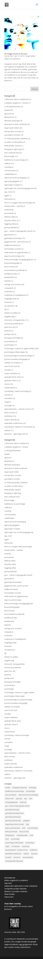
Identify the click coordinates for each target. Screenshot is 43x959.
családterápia (9, 174)
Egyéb (6, 195)
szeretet (7, 395)
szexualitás (8, 398)
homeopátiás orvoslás (12, 249)
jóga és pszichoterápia (12, 256)
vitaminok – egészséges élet (14, 434)
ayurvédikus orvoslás (12, 135)
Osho (7, 839)
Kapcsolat (8, 883)
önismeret (17, 857)
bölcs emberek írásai (12, 153)
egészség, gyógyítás (11, 181)
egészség (19, 799)
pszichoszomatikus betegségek (16, 359)
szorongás (8, 405)
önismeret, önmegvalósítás (14, 320)
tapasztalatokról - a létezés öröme (16, 850)
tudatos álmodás (10, 420)
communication (10, 170)
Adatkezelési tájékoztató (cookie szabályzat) (20, 886)
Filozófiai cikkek (10, 220)
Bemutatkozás (9, 878)
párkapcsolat (9, 334)
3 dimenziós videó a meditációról (16, 99)
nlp (5, 309)
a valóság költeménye (12, 106)
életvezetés (8, 199)
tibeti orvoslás (9, 412)
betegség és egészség (12, 149)
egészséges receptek (12, 185)
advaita (7, 110)
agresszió (7, 114)
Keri (11, 56)
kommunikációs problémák (14, 270)
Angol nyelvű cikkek (11, 128)
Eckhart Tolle (9, 799)
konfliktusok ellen (10, 274)
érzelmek (7, 210)
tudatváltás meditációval (13, 423)
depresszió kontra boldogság (15, 178)
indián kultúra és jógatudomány (16, 252)
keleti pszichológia (11, 832)
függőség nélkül (10, 224)
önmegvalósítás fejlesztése (14, 861)
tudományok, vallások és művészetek (18, 427)
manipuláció (8, 288)
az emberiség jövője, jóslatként (16, 138)
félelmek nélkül (9, 217)
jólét (23, 828)
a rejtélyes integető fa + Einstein (16, 103)
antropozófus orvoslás (12, 131)
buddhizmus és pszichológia (14, 160)
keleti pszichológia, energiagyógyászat (18, 259)
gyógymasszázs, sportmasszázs (16, 242)
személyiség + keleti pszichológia (16, 391)
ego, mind (8, 192)
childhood (8, 163)
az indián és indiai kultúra (13, 142)
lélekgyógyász (9, 835)
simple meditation (11, 373)
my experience (15, 59)
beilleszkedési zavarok (12, 146)
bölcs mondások (10, 795)
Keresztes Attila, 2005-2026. (14, 932)
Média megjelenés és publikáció (16, 880)
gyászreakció (9, 235)
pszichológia (9, 345)
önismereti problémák (12, 324)
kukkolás (7, 281)
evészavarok (9, 213)
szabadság (25, 846)
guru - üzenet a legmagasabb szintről (17, 806)
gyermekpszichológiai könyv (14, 813)
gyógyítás (26, 821)
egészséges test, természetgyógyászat (18, 188)
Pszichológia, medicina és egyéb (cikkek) (19, 348)
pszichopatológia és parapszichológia (18, 356)
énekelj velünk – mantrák (13, 206)
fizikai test (23, 802)
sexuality (7, 370)
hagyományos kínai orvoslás (14, 824)
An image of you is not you (15, 53)
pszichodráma (9, 341)
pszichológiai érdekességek (14, 352)
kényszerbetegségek (11, 263)
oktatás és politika (11, 313)
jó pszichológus (33, 828)
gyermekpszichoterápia (13, 238)
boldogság (32, 788)
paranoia (7, 331)
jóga (27, 824)
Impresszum (9, 897)
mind (31, 835)
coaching (7, 167)
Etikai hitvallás (9, 894)
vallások (7, 430)
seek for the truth (10, 366)
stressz (7, 384)
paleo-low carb (9, 327)
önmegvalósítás (27, 857)
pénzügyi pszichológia (12, 338)
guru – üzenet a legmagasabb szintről (18, 231)
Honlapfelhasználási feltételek (15, 889)
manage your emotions (13, 284)
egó (25, 799)
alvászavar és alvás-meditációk (15, 124)
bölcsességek (9, 156)
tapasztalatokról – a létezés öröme (17, 409)
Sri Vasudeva (15, 846)
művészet (8, 302)
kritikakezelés (9, 277)
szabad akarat (9, 388)
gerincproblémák (10, 227)
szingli (6, 402)
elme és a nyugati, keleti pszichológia (18, 203)
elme (30, 799)
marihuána (8, 291)
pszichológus (30, 843)
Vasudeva (34, 854)
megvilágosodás (10, 299)
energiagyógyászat (11, 802)
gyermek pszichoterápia (13, 821)
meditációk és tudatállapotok (15, 295)
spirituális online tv (11, 380)
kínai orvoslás (9, 267)
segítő (7, 846)
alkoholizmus (9, 117)
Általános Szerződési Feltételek (15, 891)
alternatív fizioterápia (12, 121)
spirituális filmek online (12, 377)
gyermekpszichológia (12, 810)
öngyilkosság (9, 316)
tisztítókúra (8, 416)
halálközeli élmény (11, 245)
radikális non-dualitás (12, 363)
